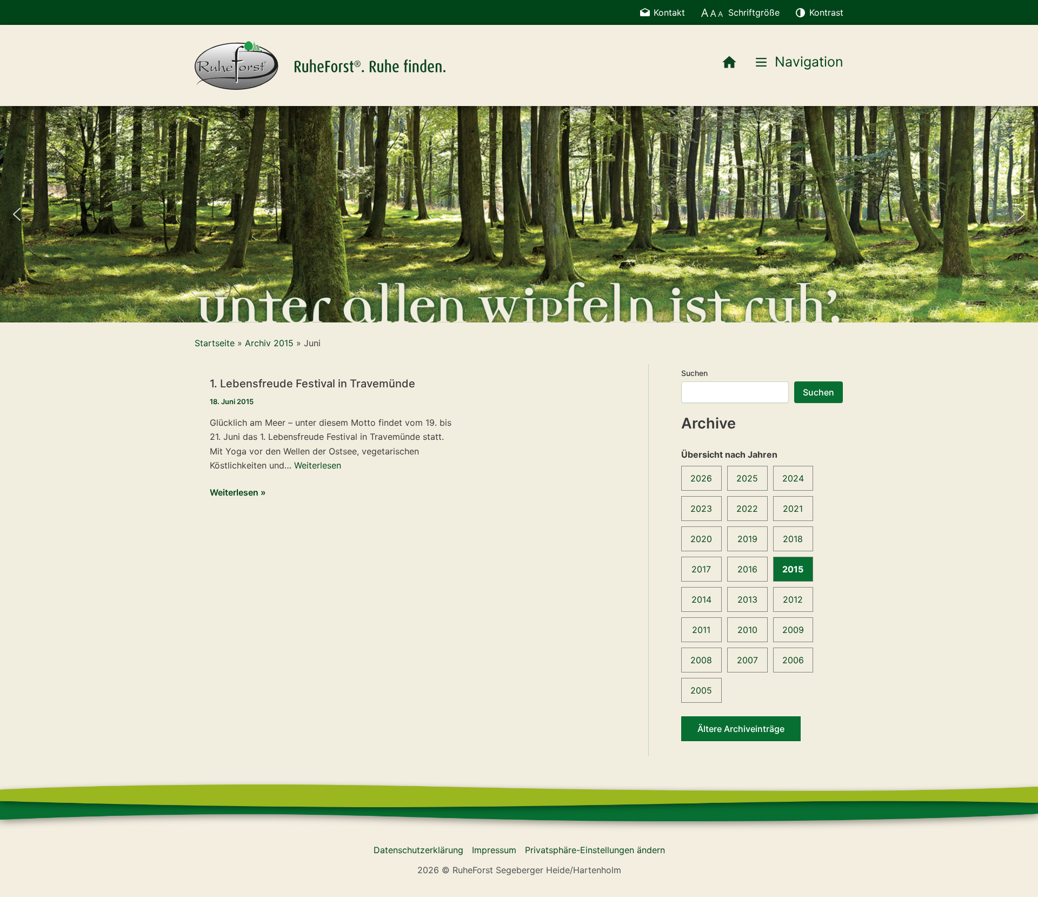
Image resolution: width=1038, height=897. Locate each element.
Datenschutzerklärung (418, 850)
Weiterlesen (317, 465)
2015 (792, 569)
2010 (747, 629)
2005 (701, 690)
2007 (747, 660)
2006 (793, 660)
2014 (701, 599)
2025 (747, 478)
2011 (701, 629)
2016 (747, 569)
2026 (701, 478)
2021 (793, 508)
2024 (793, 478)
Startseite (215, 343)
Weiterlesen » (238, 492)
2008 (701, 660)
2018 (793, 538)
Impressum (494, 850)
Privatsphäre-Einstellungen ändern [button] (595, 850)
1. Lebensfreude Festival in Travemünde (312, 383)
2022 (747, 508)
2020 (701, 538)
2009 (793, 629)
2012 (793, 599)
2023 (701, 508)
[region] (519, 214)
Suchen (694, 373)
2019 (747, 538)
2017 (701, 569)
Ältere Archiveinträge (740, 728)
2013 (747, 599)
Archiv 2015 (269, 343)
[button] (16, 214)
